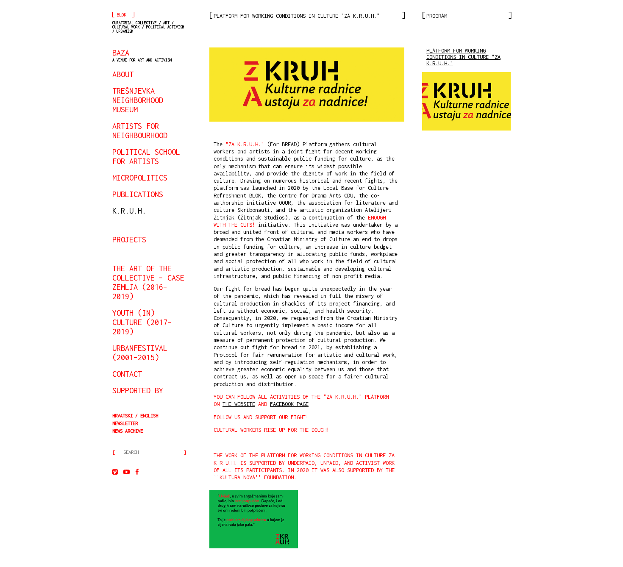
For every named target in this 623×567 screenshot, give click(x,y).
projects (129, 239)
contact (127, 373)
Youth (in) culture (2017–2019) (142, 322)
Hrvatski (122, 415)
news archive (127, 431)
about (123, 74)
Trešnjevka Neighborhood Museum (137, 100)
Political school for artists (146, 156)
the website (238, 404)
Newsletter (125, 423)
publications (137, 194)
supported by (137, 390)
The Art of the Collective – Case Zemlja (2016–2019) (148, 282)
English (149, 415)
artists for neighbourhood (139, 130)
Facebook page (289, 404)
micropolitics (139, 177)
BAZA (142, 55)
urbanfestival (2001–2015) (139, 352)
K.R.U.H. (129, 210)
